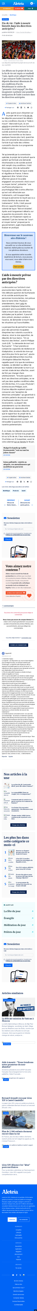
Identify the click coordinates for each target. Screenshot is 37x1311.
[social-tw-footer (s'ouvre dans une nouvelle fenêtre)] (20, 1275)
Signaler (11, 756)
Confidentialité (18, 1305)
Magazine (18, 1251)
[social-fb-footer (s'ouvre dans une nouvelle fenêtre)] (17, 1275)
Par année (18, 1268)
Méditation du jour (15, 925)
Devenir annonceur (18, 1294)
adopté (5, 126)
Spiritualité (18, 1235)
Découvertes (18, 1238)
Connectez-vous (26, 638)
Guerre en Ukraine (9, 1000)
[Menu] (6, 3)
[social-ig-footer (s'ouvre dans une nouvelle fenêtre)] (24, 1275)
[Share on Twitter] (24, 107)
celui (22, 303)
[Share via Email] (28, 107)
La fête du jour (12, 911)
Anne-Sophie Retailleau (23, 32)
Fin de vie (16, 491)
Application (18, 1249)
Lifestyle (18, 1232)
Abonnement (18, 1254)
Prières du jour (12, 932)
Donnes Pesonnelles (18, 1301)
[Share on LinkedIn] (21, 107)
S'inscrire (8, 539)
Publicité (18, 1259)
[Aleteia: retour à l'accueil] (18, 3)
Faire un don (18, 267)
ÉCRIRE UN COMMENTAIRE (18, 645)
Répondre (4, 756)
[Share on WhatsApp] (31, 107)
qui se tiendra (20, 442)
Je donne (18, 8)
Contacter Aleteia (18, 1298)
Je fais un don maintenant (14, 593)
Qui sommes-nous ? (18, 1288)
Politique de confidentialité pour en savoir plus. (18, 535)
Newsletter (18, 1246)
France (6, 1113)
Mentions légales (18, 1291)
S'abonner (12, 1219)
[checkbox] (4, 533)
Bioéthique (13, 15)
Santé (23, 491)
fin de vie (28, 115)
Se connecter (23, 1219)
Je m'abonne (7, 8)
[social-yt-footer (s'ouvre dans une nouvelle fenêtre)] (13, 1275)
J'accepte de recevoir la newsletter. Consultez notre (19, 534)
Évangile (9, 918)
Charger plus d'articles (18, 825)
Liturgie (6, 1146)
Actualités (4, 15)
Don (18, 1257)
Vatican (6, 1079)
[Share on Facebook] (18, 107)
